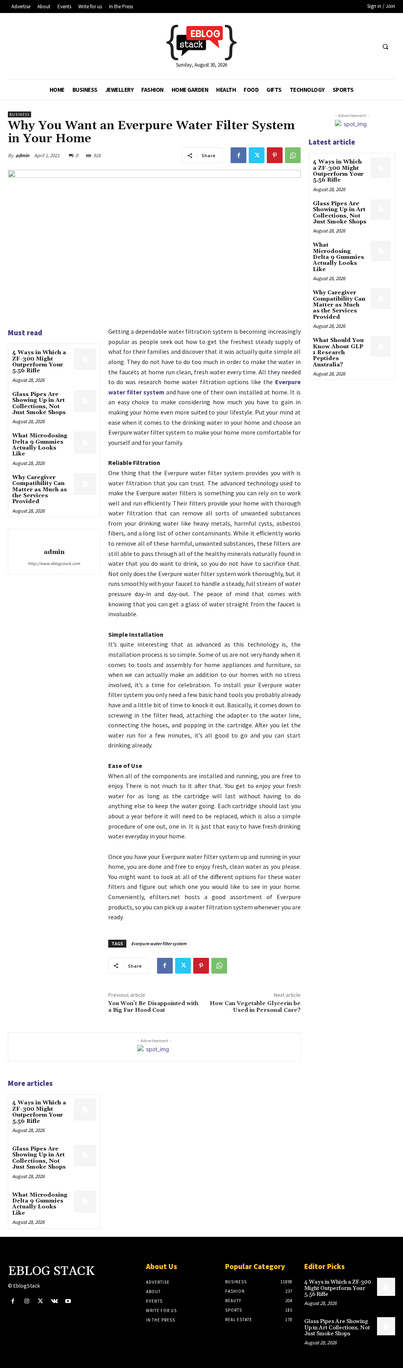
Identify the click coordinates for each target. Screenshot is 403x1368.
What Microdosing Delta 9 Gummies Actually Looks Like (39, 444)
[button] (385, 46)
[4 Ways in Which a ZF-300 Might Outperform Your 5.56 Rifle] (85, 359)
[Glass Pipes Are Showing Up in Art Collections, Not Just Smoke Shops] (85, 401)
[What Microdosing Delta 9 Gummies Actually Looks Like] (85, 442)
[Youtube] (68, 1301)
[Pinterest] (275, 155)
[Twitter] (256, 155)
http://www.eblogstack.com (54, 563)
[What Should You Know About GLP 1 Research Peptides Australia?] (381, 346)
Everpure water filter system (159, 943)
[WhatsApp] (293, 155)
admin (22, 155)
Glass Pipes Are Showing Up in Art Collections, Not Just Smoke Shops (39, 403)
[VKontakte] (54, 1301)
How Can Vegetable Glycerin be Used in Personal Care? (255, 1007)
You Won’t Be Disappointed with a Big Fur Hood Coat (153, 1007)
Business (19, 114)
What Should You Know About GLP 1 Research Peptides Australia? (338, 352)
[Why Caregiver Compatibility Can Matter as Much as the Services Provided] (85, 484)
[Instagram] (26, 1301)
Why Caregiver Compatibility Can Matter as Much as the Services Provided (39, 490)
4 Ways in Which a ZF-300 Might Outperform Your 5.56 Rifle (39, 361)
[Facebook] (238, 155)
